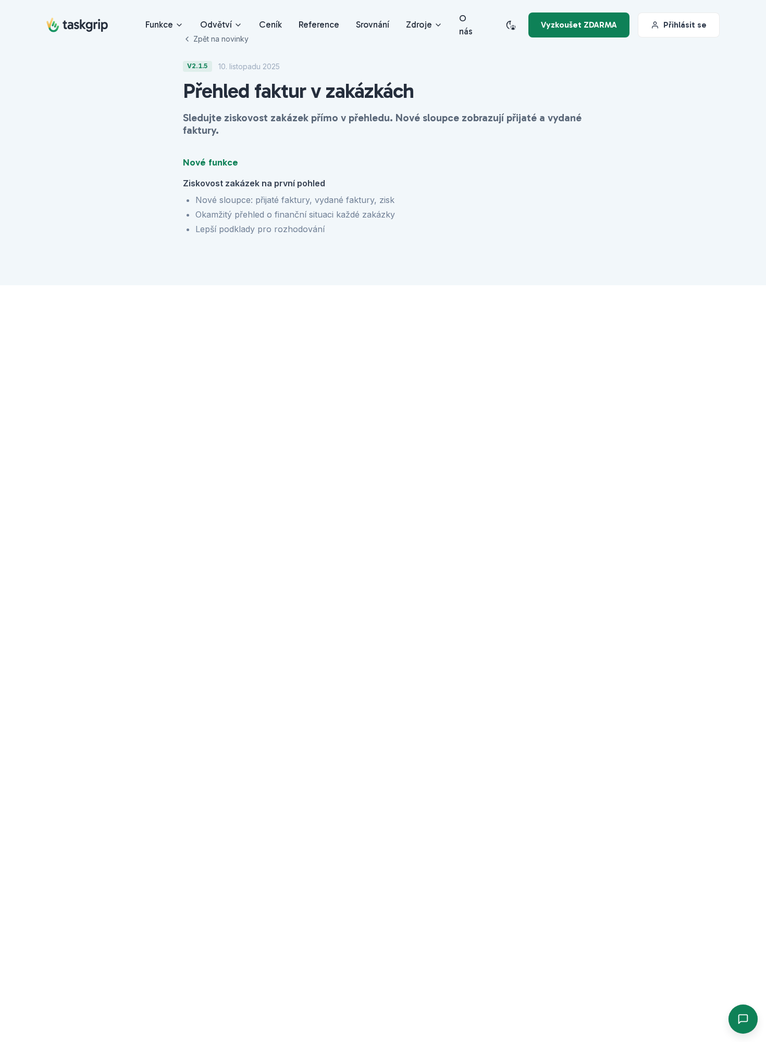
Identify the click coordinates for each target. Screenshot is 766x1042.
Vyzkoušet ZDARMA (579, 25)
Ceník (270, 24)
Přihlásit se (685, 25)
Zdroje (419, 24)
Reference (319, 24)
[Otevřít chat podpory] (743, 1019)
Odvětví (216, 24)
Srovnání (372, 24)
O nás (466, 25)
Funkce (159, 24)
